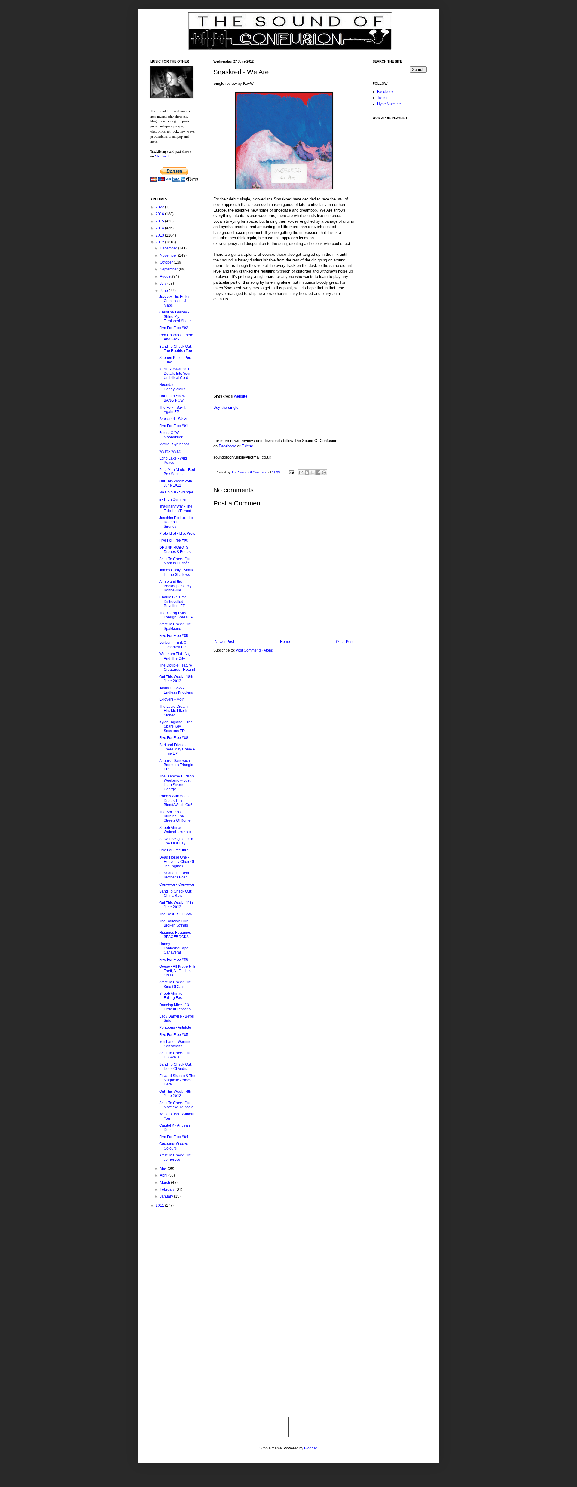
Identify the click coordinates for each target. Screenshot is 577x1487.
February (168, 1189)
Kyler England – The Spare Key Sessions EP (176, 726)
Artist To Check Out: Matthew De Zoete (176, 1105)
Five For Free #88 (173, 738)
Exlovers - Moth (172, 699)
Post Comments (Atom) (254, 650)
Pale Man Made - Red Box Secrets (177, 472)
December (169, 248)
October (167, 262)
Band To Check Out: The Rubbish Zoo (175, 348)
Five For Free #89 (173, 636)
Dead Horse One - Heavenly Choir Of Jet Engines (176, 861)
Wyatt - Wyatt (169, 451)
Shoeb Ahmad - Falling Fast (172, 995)
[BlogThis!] (307, 472)
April (164, 1175)
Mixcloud (162, 156)
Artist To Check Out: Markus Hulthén (175, 561)
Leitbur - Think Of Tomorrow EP (173, 644)
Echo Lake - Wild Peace (173, 460)
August (166, 276)
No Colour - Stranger (176, 492)
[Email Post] (291, 472)
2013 (160, 235)
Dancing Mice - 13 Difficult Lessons (175, 1007)
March (165, 1182)
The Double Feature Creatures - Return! (177, 667)
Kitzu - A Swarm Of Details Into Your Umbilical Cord (175, 373)
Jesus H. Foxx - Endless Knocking (176, 690)
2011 (160, 1205)
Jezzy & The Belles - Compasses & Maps (175, 301)
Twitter (247, 446)
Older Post (344, 642)
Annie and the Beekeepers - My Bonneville (175, 585)
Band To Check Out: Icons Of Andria (175, 1066)
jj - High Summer (173, 499)
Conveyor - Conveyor (176, 884)
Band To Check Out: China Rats (175, 893)
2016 (160, 214)
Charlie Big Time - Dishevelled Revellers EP (174, 601)
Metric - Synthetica (174, 444)
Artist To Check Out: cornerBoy (175, 1157)
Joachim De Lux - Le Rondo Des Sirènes (176, 522)
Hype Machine (389, 104)
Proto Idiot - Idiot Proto (177, 533)
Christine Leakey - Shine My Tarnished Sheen (175, 316)
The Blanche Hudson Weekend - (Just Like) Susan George (176, 782)
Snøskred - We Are (174, 419)
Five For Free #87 (173, 850)
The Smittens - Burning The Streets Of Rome (175, 816)
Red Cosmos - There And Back (176, 337)
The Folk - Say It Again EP (172, 409)
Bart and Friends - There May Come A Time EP (177, 749)
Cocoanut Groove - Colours (174, 1146)
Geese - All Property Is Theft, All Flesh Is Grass (177, 970)
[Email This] (301, 472)
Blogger (310, 1448)
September (169, 269)
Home (285, 642)
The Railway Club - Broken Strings (175, 923)
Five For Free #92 (173, 328)
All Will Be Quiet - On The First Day (176, 841)
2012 (160, 242)
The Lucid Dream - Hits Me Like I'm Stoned (174, 710)
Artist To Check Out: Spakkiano (175, 626)
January (167, 1196)
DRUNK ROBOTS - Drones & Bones (175, 549)
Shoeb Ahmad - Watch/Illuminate (175, 830)
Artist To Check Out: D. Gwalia (175, 1055)
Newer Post (224, 642)
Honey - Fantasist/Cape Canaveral (173, 948)
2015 (160, 221)
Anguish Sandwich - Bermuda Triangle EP (176, 765)
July (163, 283)
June (164, 291)
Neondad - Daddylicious (172, 387)
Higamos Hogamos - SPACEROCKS (176, 934)
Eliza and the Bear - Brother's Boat (175, 875)
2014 (160, 228)
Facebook (227, 446)
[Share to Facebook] (318, 472)
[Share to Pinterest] (324, 472)
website (240, 396)
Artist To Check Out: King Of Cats (175, 984)
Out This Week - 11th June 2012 (176, 905)
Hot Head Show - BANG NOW (173, 398)
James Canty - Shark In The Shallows (176, 572)
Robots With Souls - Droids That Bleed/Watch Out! (175, 800)
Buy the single (225, 407)
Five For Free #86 (173, 959)
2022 (160, 207)
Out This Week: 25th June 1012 (175, 483)
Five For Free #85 (173, 1035)
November (169, 255)
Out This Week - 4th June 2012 (175, 1093)
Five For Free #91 (173, 426)
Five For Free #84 (173, 1137)
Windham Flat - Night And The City (176, 656)
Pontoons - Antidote (175, 1027)
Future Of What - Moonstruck (172, 435)
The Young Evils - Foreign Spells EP (176, 615)
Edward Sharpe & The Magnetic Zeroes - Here (177, 1080)
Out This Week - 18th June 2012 (176, 679)
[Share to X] (313, 472)
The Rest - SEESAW (175, 914)
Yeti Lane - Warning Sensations (175, 1044)
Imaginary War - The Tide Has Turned (175, 508)
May (164, 1168)
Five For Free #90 (173, 540)
